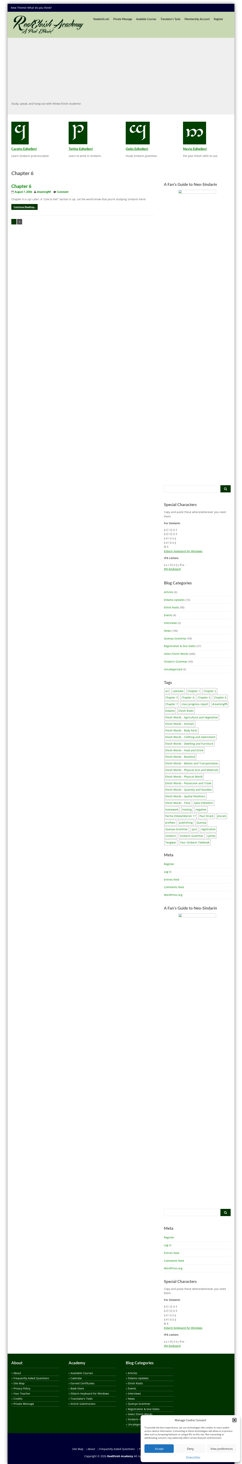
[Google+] (205, 7)
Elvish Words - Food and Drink (184, 750)
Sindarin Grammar (176, 661)
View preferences (221, 1449)
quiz (194, 829)
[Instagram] (227, 7)
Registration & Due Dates (180, 646)
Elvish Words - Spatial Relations (185, 796)
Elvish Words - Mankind (180, 756)
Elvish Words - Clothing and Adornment (190, 737)
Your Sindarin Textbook (194, 842)
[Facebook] (198, 7)
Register (218, 19)
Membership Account (197, 19)
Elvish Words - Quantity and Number (188, 789)
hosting (187, 809)
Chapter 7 (171, 704)
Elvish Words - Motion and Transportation (191, 763)
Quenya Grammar (175, 638)
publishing (186, 822)
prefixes (170, 822)
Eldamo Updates (174, 600)
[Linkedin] (213, 7)
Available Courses (146, 19)
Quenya (201, 822)
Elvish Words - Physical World (183, 776)
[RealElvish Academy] (48, 25)
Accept (159, 1449)
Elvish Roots (171, 607)
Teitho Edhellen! (81, 149)
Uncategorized (173, 669)
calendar (178, 691)
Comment (62, 192)
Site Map (19, 1383)
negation (201, 809)
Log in (167, 872)
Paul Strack (206, 816)
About (17, 1373)
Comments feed (174, 887)
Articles (168, 592)
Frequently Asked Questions (31, 1378)
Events (168, 615)
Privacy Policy (193, 1457)
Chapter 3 (171, 697)
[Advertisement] (121, 69)
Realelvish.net (101, 19)
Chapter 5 (204, 697)
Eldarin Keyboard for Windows (183, 551)
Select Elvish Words (176, 654)
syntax (211, 836)
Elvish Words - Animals (179, 724)
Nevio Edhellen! (195, 149)
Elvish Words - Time (177, 803)
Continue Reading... (25, 207)
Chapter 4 (188, 697)
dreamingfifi (44, 192)
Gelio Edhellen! (137, 149)
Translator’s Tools (170, 19)
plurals (221, 816)
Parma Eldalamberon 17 (180, 816)
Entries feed (171, 879)
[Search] (225, 488)
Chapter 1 (194, 691)
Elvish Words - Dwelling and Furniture (189, 743)
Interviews (170, 623)
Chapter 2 (210, 691)
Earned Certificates (83, 1383)
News (167, 630)
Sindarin (170, 836)
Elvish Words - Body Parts (181, 730)
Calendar (76, 1378)
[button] (234, 1420)
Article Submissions (83, 1404)
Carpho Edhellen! (24, 149)
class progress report (195, 704)
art (167, 691)
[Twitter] (191, 7)
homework (171, 809)
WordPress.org (173, 895)
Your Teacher (21, 1393)
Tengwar (170, 842)
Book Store (77, 1388)
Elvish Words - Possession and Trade (188, 783)
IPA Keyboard (172, 569)
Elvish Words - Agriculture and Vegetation (191, 717)
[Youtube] (220, 7)
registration (208, 829)
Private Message (122, 19)
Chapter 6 (21, 186)
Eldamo (170, 711)
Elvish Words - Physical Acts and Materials (192, 770)
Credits (17, 1398)
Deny (190, 1449)
